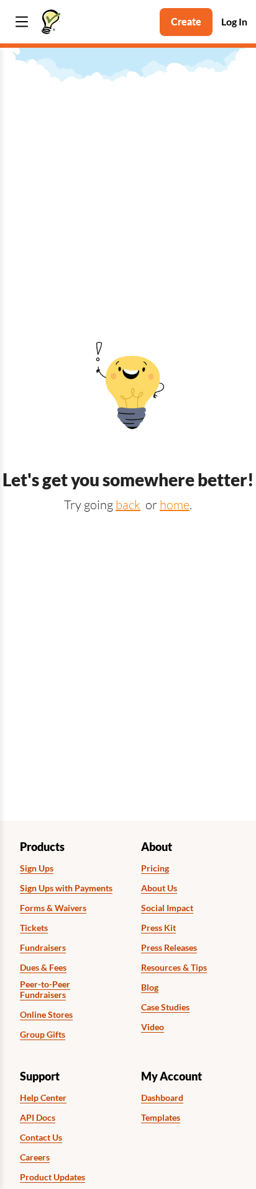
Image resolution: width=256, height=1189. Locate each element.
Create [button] (186, 21)
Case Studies (165, 1007)
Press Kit (158, 928)
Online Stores (46, 1015)
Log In (234, 21)
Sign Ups (36, 868)
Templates (160, 1118)
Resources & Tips (174, 968)
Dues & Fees (43, 968)
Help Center (43, 1098)
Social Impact (167, 908)
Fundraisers (43, 948)
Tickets (34, 928)
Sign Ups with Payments (66, 888)
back (128, 504)
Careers (35, 1157)
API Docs (37, 1118)
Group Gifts (42, 1035)
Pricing (155, 868)
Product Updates (52, 1177)
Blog (149, 987)
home (175, 504)
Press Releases (169, 948)
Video (152, 1027)
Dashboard (162, 1098)
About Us (159, 888)
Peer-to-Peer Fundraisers (45, 989)
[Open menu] (21, 22)
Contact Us (41, 1137)
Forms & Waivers (53, 908)
